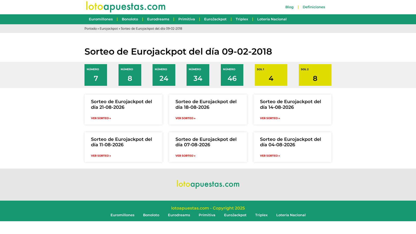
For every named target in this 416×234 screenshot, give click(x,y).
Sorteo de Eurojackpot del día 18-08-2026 (206, 104)
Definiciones (314, 7)
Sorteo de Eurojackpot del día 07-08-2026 (206, 141)
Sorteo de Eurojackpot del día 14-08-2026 (290, 104)
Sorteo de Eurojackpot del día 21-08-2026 (121, 104)
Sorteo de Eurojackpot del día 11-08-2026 (121, 141)
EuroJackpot (215, 19)
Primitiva (186, 19)
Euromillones (101, 19)
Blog (289, 7)
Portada (90, 28)
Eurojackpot (109, 28)
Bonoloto (130, 19)
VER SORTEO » (101, 118)
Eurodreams (158, 19)
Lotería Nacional (272, 19)
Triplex (242, 19)
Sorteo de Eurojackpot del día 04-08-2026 (290, 141)
